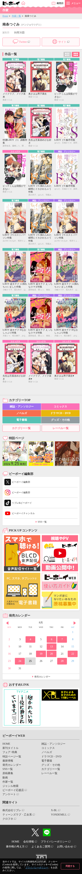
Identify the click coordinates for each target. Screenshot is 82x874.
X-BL (54, 810)
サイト (62, 41)
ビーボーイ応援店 (13, 790)
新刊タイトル (10, 748)
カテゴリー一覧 (21, 428)
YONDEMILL (59, 814)
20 (51, 653)
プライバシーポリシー (36, 867)
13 (51, 646)
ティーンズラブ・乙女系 (17, 814)
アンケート (9, 794)
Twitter (23, 41)
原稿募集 (7, 773)
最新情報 (7, 760)
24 (19, 661)
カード (76, 54)
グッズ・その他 (60, 419)
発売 (60, 3)
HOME (6, 743)
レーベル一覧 (61, 428)
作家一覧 (16, 16)
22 (72, 653)
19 (41, 653)
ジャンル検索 (10, 786)
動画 (5, 777)
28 (62, 661)
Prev (7, 623)
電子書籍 (21, 419)
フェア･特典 (9, 752)
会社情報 (28, 841)
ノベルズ (21, 413)
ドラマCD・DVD (60, 413)
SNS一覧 (42, 522)
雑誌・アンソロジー (22, 406)
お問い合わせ (65, 846)
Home (5, 16)
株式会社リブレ (11, 810)
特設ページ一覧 (11, 756)
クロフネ (7, 818)
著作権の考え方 (15, 846)
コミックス (60, 406)
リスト (67, 54)
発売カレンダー (42, 676)
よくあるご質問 (40, 846)
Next (75, 623)
